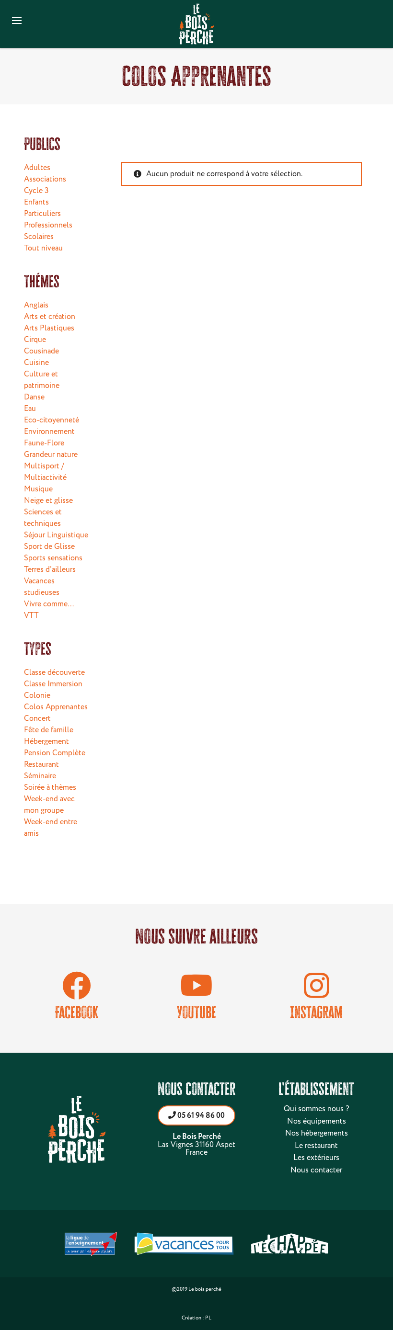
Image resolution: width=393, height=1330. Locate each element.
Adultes (37, 167)
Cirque (35, 339)
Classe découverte (54, 672)
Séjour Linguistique (56, 535)
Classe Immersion (53, 684)
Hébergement (46, 741)
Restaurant (41, 764)
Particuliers (42, 213)
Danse (34, 397)
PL (208, 1317)
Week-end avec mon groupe (49, 805)
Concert (37, 718)
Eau (30, 408)
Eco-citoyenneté (51, 420)
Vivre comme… (49, 604)
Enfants (36, 202)
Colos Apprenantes (56, 707)
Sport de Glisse (49, 546)
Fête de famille (48, 730)
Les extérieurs (316, 1157)
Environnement (49, 431)
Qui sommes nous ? (316, 1108)
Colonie (37, 695)
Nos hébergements (316, 1133)
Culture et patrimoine (41, 380)
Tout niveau (43, 248)
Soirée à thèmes (50, 787)
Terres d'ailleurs (50, 569)
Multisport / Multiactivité (45, 472)
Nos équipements (316, 1121)
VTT (31, 615)
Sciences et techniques (43, 518)
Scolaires (39, 236)
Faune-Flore (44, 443)
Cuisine (36, 362)
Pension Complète (54, 753)
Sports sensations (53, 558)
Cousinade (41, 351)
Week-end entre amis (50, 828)
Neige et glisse (48, 500)
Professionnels (48, 225)
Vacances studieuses (41, 587)
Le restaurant (316, 1145)
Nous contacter (316, 1170)
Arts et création (49, 316)
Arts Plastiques (49, 328)
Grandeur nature (51, 454)
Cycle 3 (36, 190)
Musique (38, 489)
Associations (45, 179)
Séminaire (40, 776)
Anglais (36, 305)
